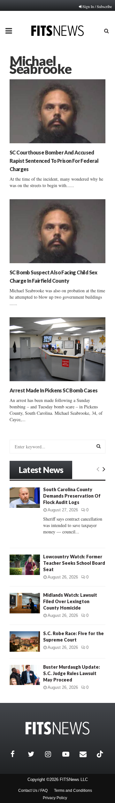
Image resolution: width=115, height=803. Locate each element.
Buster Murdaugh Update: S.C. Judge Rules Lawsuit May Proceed (71, 673)
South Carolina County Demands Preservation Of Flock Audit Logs (72, 496)
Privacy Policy (55, 798)
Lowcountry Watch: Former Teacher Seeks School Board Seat (74, 563)
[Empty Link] (98, 469)
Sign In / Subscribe (97, 6)
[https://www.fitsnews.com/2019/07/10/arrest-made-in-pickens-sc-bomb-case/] (57, 349)
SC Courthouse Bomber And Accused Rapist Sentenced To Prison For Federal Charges (54, 160)
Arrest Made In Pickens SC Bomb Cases (53, 390)
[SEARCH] (98, 446)
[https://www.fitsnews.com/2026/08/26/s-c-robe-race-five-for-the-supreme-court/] (25, 641)
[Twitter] (35, 754)
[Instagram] (52, 754)
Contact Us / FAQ (33, 790)
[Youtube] (69, 754)
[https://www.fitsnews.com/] (57, 728)
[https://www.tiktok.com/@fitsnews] (100, 754)
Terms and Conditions (73, 790)
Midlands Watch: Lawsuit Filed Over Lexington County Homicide (70, 601)
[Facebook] (18, 754)
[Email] (87, 754)
